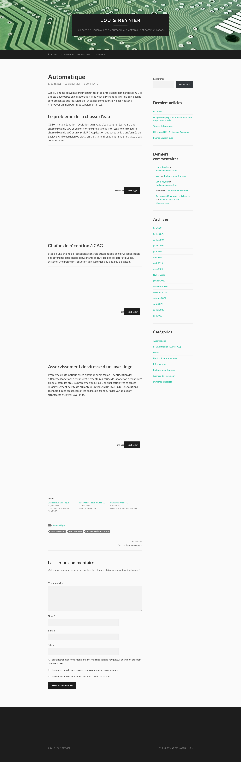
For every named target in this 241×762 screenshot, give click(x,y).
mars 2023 (158, 268)
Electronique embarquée (165, 358)
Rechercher (158, 78)
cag (122, 311)
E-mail (52, 630)
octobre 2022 (159, 298)
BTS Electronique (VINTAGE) (167, 346)
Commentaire (56, 583)
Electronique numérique (58, 502)
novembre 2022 (160, 292)
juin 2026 (157, 228)
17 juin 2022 (55, 84)
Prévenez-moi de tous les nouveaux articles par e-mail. (81, 676)
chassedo (119, 190)
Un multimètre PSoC (119, 502)
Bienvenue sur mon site (77, 54)
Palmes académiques (163, 137)
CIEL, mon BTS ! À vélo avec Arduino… (171, 132)
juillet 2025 (158, 234)
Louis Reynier (120, 20)
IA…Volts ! (158, 111)
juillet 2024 (158, 239)
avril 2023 (158, 263)
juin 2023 (157, 251)
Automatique (59, 525)
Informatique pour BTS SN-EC (92, 502)
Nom (51, 616)
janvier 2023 (159, 280)
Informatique (159, 364)
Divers (156, 352)
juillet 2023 (158, 245)
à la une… (53, 54)
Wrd (158, 176)
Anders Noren (178, 748)
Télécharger (132, 190)
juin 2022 (157, 315)
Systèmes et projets (162, 381)
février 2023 (159, 274)
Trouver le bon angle (163, 126)
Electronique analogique (129, 544)
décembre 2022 (160, 286)
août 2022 (158, 304)
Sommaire (101, 54)
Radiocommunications (166, 170)
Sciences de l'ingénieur (164, 375)
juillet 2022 (158, 309)
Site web (52, 645)
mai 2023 (157, 257)
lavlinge (120, 445)
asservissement (57, 531)
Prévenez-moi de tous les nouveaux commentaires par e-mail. (85, 669)
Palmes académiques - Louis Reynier (173, 196)
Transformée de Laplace (97, 531)
